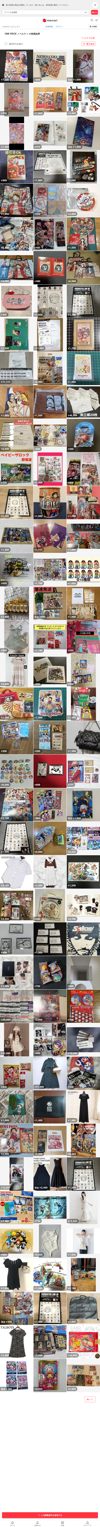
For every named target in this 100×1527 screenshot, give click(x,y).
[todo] (96, 20)
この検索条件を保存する (51, 1515)
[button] (92, 20)
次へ (89, 1399)
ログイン (59, 26)
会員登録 (49, 26)
